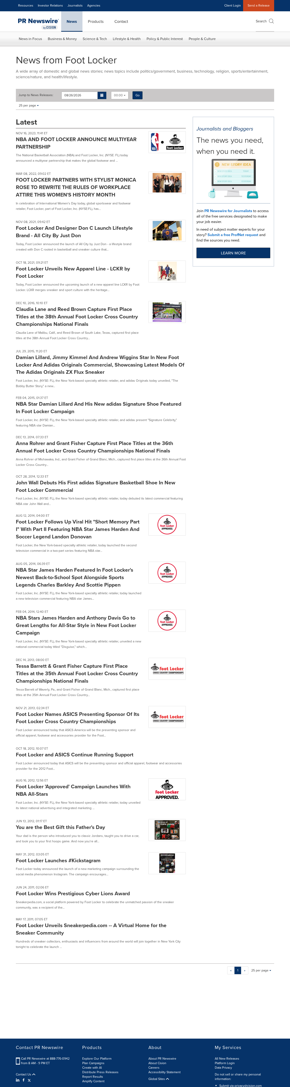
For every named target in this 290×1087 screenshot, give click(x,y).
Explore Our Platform (96, 1058)
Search (261, 21)
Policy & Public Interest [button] (165, 38)
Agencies (93, 5)
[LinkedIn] (18, 1080)
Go (137, 95)
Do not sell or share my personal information (238, 1076)
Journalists (75, 5)
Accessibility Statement (164, 1072)
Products (96, 21)
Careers (154, 1067)
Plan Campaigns (93, 1063)
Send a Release (259, 5)
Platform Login (225, 1063)
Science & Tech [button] (95, 38)
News (72, 21)
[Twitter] (29, 1080)
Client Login (232, 5)
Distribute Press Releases (100, 1072)
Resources (25, 5)
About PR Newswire (162, 1058)
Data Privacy (223, 1067)
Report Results (92, 1076)
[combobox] (119, 95)
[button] (102, 95)
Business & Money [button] (62, 38)
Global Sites (157, 1079)
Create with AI (92, 1067)
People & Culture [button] (202, 38)
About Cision (157, 1063)
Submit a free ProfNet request (233, 235)
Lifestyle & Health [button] (127, 38)
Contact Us (24, 1074)
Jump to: (36, 95)
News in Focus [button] (30, 38)
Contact (121, 21)
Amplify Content (93, 1081)
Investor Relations (50, 5)
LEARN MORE (233, 253)
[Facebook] (24, 1080)
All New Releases (227, 1058)
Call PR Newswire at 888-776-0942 (45, 1058)
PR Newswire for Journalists (228, 211)
